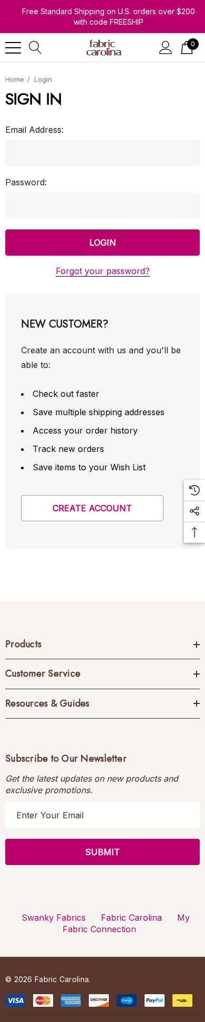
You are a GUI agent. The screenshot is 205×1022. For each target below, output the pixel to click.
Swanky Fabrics (54, 917)
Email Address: (34, 129)
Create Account (92, 508)
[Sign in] (165, 47)
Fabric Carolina (131, 917)
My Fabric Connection (126, 923)
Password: (26, 182)
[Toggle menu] (13, 48)
